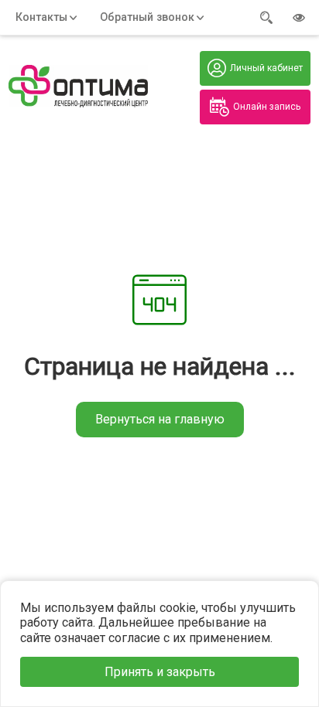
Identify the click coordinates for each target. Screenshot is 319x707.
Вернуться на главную (160, 419)
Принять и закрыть (160, 672)
